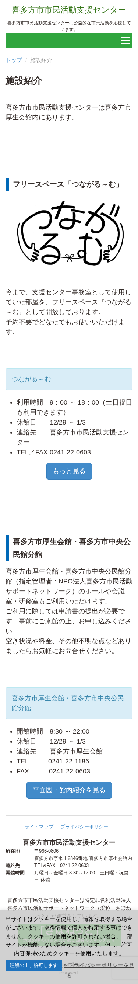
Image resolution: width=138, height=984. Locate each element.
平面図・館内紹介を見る (69, 790)
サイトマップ (39, 826)
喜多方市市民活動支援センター (69, 9)
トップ (14, 60)
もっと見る (69, 471)
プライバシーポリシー (84, 826)
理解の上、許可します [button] (34, 965)
